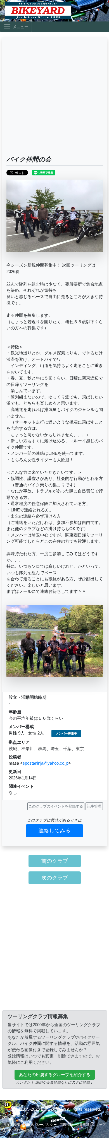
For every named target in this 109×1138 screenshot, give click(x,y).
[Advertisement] (54, 98)
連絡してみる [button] (54, 830)
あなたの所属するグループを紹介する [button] (54, 1074)
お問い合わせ (13, 1130)
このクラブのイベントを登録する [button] (56, 806)
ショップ (99, 1125)
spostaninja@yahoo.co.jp (45, 763)
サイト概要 (11, 1125)
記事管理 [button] (94, 806)
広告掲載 (66, 1125)
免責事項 (82, 1125)
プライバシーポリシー (40, 1125)
